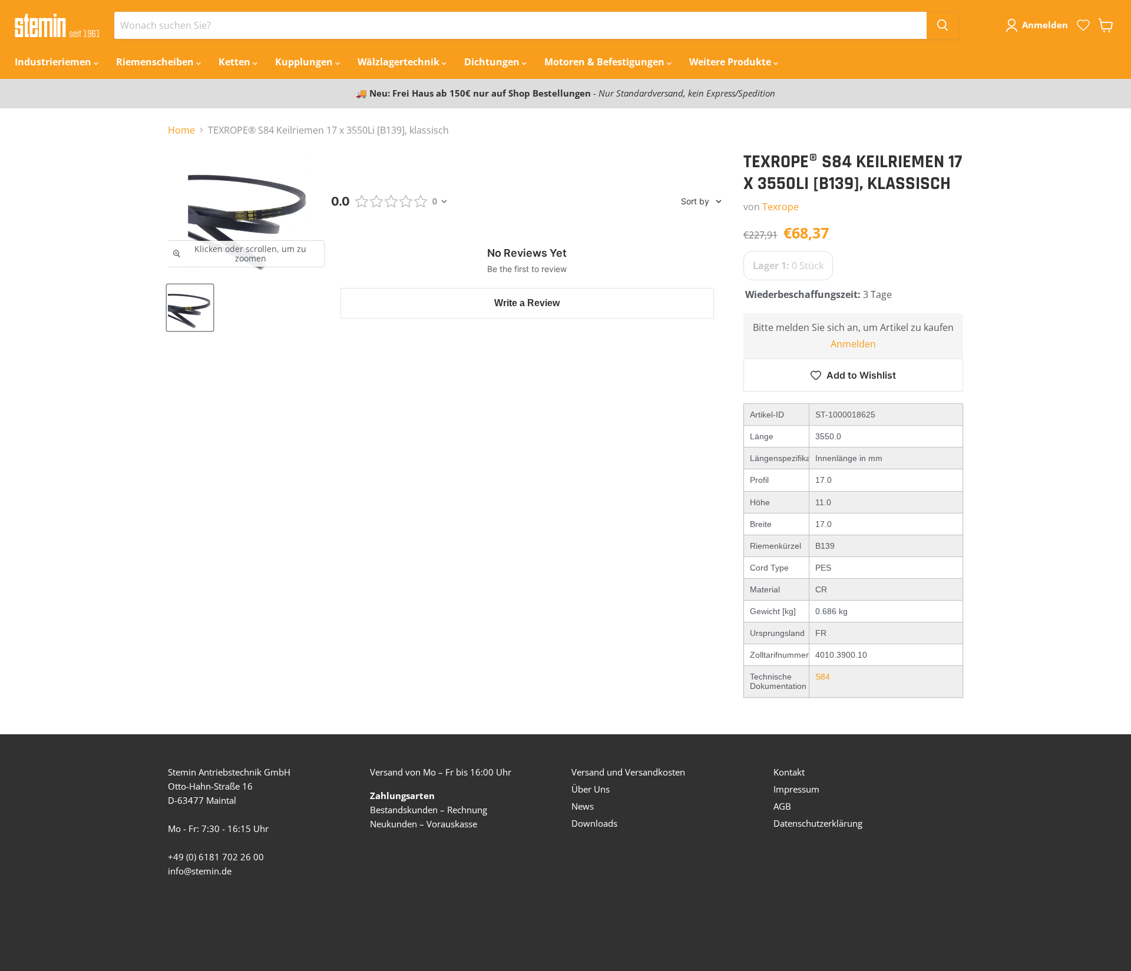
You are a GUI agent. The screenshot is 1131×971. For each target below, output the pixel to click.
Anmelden (853, 344)
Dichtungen (493, 61)
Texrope (780, 206)
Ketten (236, 61)
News (582, 806)
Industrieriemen (54, 61)
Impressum (796, 789)
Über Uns (590, 789)
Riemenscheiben (156, 61)
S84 (822, 676)
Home (181, 130)
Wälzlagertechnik (400, 61)
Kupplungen (305, 61)
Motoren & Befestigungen (605, 61)
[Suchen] (942, 25)
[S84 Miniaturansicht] (190, 307)
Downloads (594, 823)
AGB (782, 806)
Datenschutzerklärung (817, 823)
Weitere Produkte (731, 61)
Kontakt (789, 772)
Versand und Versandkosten (628, 772)
